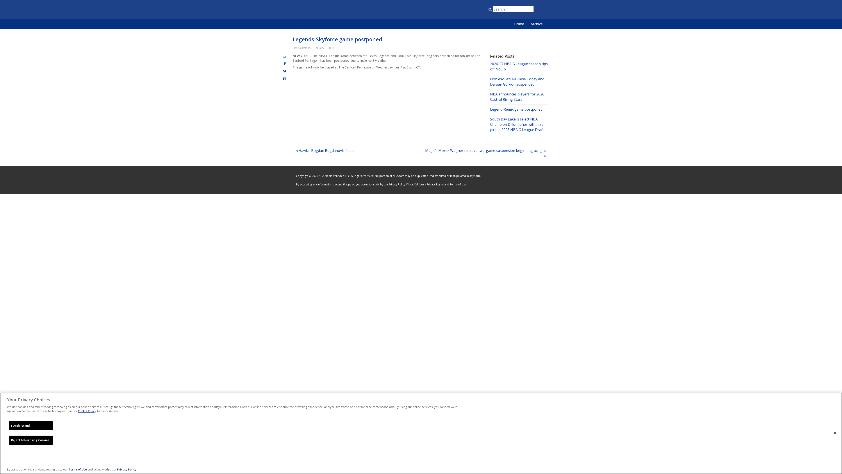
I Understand (20, 425)
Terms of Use (458, 184)
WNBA (465, 10)
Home (519, 24)
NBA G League (454, 10)
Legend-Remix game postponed (516, 109)
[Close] (835, 433)
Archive (537, 24)
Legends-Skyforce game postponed (337, 39)
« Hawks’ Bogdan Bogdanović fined (324, 150)
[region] (421, 433)
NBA (443, 10)
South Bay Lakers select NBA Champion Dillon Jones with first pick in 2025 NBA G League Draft (517, 124)
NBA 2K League (476, 10)
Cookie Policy (87, 411)
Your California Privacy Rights (425, 184)
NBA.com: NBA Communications (334, 9)
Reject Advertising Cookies (30, 440)
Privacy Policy (397, 184)
